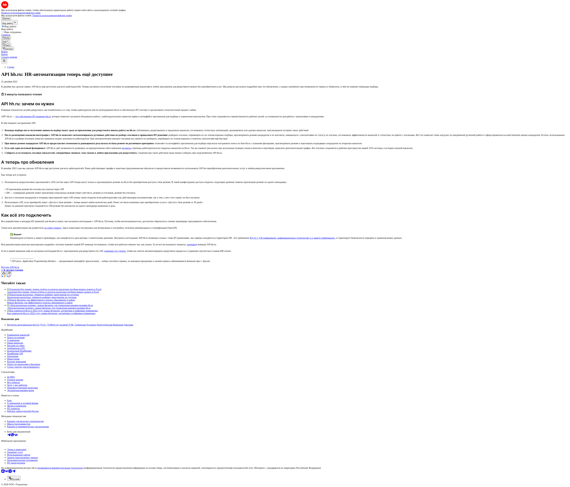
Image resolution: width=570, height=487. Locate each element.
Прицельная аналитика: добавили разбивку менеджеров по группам (41, 297)
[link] (6, 45)
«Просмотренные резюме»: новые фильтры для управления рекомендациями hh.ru (49, 308)
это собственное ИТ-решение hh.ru (33, 116)
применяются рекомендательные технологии (60, 468)
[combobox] (13, 478)
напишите (192, 244)
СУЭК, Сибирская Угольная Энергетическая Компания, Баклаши (100, 325)
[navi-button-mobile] (4, 60)
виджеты (126, 148)
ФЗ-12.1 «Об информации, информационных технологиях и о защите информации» (292, 238)
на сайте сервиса (52, 228)
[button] (4, 51)
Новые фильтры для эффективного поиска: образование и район (40, 302)
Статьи (10, 67)
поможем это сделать (115, 251)
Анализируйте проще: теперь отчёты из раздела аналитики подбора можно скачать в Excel (53, 292)
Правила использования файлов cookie (52, 15)
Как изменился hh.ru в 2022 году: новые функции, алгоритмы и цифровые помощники (51, 313)
